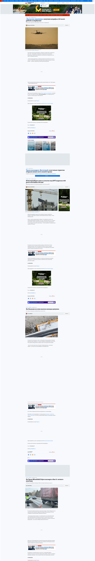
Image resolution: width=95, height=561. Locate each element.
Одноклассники (50, 103)
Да (41, 5)
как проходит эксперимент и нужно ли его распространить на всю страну (44, 88)
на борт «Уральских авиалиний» (45, 93)
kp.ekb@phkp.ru (33, 127)
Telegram (37, 100)
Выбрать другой (44, 5)
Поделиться (66, 25)
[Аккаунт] (93, 1)
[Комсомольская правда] (29, 3)
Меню (1, 1)
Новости (27, 17)
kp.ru (54, 130)
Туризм (27, 168)
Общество (29, 17)
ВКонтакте (45, 103)
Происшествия (30, 477)
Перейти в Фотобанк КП (35, 50)
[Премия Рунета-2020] (36, 3)
